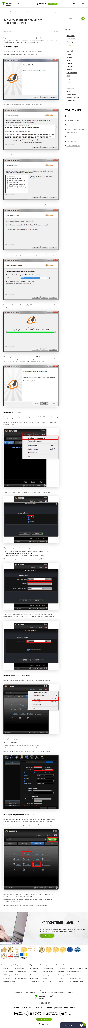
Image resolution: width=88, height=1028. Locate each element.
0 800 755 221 (42, 4)
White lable (35, 981)
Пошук (83, 18)
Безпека (44, 978)
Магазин (49, 1008)
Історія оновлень (47, 968)
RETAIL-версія (7, 975)
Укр (74, 4)
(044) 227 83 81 (82, 968)
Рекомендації (62, 975)
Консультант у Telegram (76, 981)
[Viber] (46, 1003)
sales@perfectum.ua (75, 971)
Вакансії (60, 981)
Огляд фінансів (71, 141)
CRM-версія (6, 968)
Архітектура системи (48, 975)
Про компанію (62, 968)
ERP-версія (6, 978)
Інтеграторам (36, 975)
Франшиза (35, 978)
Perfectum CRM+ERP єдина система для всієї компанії (35, 990)
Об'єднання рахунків (73, 145)
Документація (46, 981)
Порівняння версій (9, 981)
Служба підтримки (75, 975)
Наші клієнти (62, 971)
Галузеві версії (21, 971)
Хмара (30, 1008)
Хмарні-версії (21, 968)
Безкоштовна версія (23, 975)
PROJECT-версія (8, 971)
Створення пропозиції (74, 120)
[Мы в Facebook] (40, 1003)
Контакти (72, 1008)
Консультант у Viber (75, 978)
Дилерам (34, 971)
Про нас (66, 1008)
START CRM (24, 1008)
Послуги (43, 1008)
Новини (60, 978)
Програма (35, 968)
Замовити (53, 4)
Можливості (16, 1008)
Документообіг (71, 125)
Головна (17, 990)
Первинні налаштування (74, 116)
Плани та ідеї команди (49, 971)
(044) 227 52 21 (73, 968)
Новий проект (71, 137)
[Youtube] (42, 1003)
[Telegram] (49, 1003)
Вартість (36, 1008)
